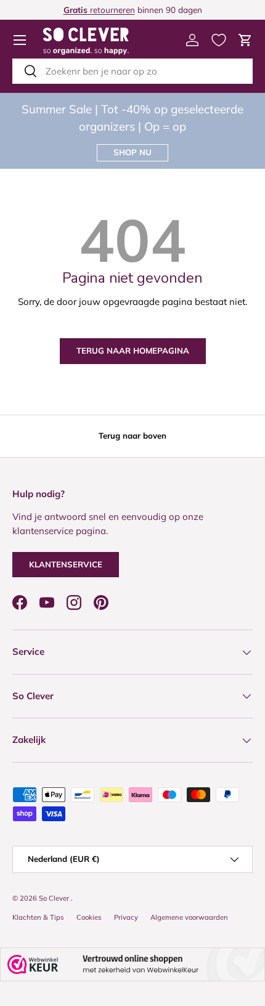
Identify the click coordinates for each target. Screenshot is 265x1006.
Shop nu (132, 152)
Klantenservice (65, 564)
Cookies (89, 917)
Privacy (126, 917)
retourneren (99, 9)
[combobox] (132, 71)
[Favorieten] (219, 40)
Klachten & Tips (38, 917)
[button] (245, 40)
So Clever (55, 898)
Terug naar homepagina (132, 350)
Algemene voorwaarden (189, 917)
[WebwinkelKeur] (132, 964)
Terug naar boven (132, 435)
